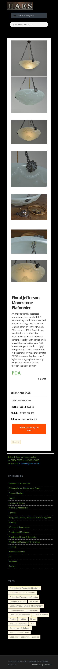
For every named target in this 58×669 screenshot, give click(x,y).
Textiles (12, 566)
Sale (33, 624)
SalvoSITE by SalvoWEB (42, 665)
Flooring (12, 547)
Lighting (15, 442)
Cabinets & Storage (18, 601)
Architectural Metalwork (19, 532)
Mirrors (33, 619)
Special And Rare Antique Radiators (24, 637)
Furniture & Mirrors (17, 503)
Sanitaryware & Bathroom (20, 628)
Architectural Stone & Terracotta (22, 537)
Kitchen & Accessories (18, 508)
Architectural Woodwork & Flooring (24, 597)
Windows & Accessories (19, 527)
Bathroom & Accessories (19, 483)
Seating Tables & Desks (19, 632)
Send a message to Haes (29, 429)
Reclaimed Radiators (18, 624)
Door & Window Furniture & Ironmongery (26, 606)
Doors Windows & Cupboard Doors (24, 610)
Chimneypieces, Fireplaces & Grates (24, 488)
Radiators (13, 561)
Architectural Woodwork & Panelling (24, 542)
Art (10, 556)
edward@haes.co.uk (30, 463)
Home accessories (17, 552)
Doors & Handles (16, 493)
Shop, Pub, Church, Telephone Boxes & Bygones (30, 517)
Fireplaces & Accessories (20, 615)
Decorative (33, 601)
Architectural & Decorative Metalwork (25, 588)
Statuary (12, 522)
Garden (12, 498)
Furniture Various (41, 615)
